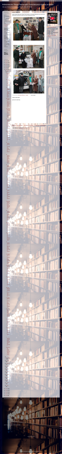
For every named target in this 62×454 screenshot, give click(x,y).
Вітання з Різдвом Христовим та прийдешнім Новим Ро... (8, 103)
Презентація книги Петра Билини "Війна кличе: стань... (8, 351)
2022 (6, 62)
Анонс (11, 10)
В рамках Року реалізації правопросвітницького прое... (8, 236)
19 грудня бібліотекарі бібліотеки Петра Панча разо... (8, 158)
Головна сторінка (28, 125)
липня (7, 368)
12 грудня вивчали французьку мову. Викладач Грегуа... (8, 247)
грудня (7, 70)
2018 (6, 69)
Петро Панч (32, 10)
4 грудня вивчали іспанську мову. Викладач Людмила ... (8, 302)
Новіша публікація (17, 125)
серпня (7, 366)
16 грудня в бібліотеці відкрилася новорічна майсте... (8, 194)
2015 (6, 392)
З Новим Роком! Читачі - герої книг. (8, 75)
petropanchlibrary (52, 27)
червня (7, 371)
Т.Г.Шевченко (38, 10)
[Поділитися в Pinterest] (34, 95)
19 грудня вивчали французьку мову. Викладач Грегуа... (8, 170)
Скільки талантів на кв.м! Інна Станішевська (8, 82)
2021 (6, 64)
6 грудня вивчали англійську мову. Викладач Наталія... (8, 270)
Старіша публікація (39, 125)
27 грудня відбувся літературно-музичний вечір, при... (8, 92)
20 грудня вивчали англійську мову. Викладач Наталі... (8, 147)
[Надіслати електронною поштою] (31, 95)
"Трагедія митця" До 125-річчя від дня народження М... (8, 205)
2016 (6, 390)
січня (7, 385)
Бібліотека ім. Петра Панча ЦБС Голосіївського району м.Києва (27, 5)
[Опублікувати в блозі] (32, 95)
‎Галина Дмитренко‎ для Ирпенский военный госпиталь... (8, 227)
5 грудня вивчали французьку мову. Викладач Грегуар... (8, 281)
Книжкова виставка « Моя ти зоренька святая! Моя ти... (8, 113)
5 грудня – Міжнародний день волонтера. (8, 322)
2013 (6, 395)
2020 (6, 66)
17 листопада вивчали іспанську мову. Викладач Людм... (8, 182)
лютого (7, 382)
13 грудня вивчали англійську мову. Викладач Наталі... (8, 215)
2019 (6, 67)
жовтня (7, 360)
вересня (8, 363)
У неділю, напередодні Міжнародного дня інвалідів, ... (8, 341)
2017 (6, 388)
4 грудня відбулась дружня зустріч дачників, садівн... (8, 331)
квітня (7, 377)
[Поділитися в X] (33, 95)
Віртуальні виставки (45, 10)
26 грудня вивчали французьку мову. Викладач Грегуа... (8, 124)
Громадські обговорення (17, 10)
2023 (6, 60)
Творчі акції (6, 10)
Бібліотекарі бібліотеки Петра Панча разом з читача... (8, 313)
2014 (6, 393)
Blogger (39, 451)
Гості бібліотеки (25, 10)
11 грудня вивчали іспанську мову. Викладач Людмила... (8, 259)
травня (7, 374)
